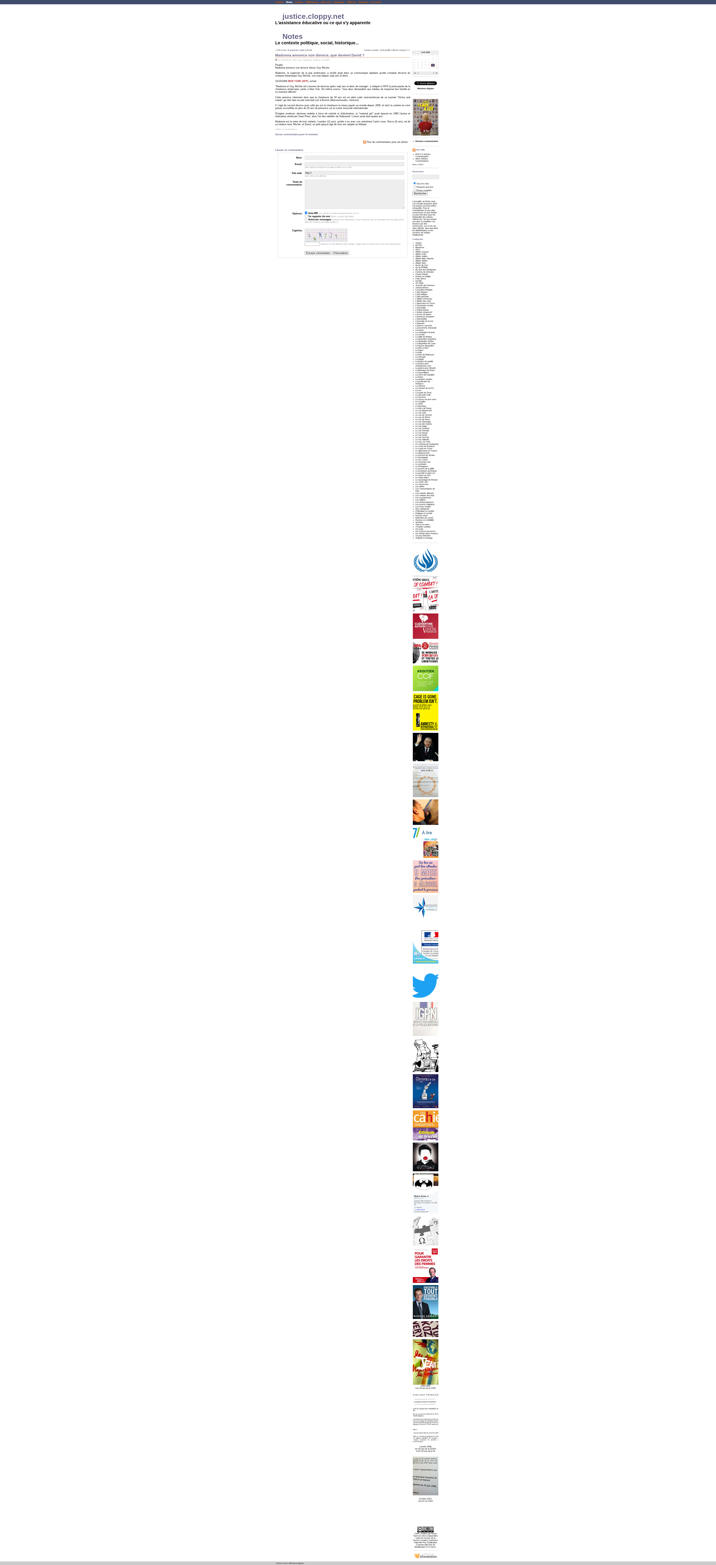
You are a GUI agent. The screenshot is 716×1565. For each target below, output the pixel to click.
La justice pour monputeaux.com (423, 364)
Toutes (418, 243)
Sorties (299, 2)
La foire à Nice (421, 348)
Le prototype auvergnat (425, 471)
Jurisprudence (421, 287)
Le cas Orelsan (422, 428)
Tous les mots (422, 184)
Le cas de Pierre (422, 417)
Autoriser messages (319, 219)
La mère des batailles (425, 375)
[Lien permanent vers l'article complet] (276, 60)
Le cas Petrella (422, 430)
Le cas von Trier (422, 442)
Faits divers (420, 279)
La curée (376, 2)
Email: (298, 164)
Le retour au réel (422, 475)
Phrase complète (424, 190)
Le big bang (420, 406)
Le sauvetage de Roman (426, 480)
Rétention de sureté (424, 518)
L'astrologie (420, 308)
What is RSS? (417, 165)
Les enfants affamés (424, 493)
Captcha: (297, 230)
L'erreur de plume (423, 314)
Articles (427, 154)
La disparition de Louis (425, 343)
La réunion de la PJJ (424, 388)
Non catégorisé (422, 509)
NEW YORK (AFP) (298, 81)
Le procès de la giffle (424, 468)
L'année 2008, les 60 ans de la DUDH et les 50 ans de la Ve (425, 1448)
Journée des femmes (425, 285)
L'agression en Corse (425, 303)
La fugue (419, 350)
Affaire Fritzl (420, 254)
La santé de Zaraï (423, 392)
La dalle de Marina (423, 337)
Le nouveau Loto (423, 462)
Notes (289, 2)
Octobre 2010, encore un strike (425, 1500)
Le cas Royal (421, 433)
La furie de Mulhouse (424, 354)
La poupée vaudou (423, 379)
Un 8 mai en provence (425, 531)
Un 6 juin (419, 529)
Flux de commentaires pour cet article (387, 142)
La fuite (418, 352)
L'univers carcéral (423, 325)
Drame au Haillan (423, 276)
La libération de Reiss (425, 370)
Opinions (326, 2)
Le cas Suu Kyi (422, 437)
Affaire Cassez (422, 252)
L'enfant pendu (422, 310)
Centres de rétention (424, 272)
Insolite (418, 281)
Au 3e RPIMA (421, 267)
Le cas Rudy (421, 435)
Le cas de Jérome (423, 415)
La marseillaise (422, 372)
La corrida (420, 334)
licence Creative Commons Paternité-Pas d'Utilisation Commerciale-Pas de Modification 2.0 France (425, 1543)
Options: (297, 213)
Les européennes (423, 498)
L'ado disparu (421, 292)
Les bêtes (419, 486)
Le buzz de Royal (423, 408)
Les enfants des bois (424, 495)
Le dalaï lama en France (426, 451)
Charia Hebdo (421, 274)
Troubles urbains (423, 527)
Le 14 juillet (420, 401)
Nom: (299, 157)
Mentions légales (296, 1563)
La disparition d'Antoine (425, 339)
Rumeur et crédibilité (424, 520)
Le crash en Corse (423, 448)
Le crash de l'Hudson (425, 446)
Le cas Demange (423, 422)
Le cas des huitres (423, 424)
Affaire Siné (420, 263)
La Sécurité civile (423, 395)
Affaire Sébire (421, 261)
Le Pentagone (421, 466)
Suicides (419, 522)
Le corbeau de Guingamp (426, 444)
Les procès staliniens (425, 504)
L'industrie (420, 323)
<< (415, 73)
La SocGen (420, 397)
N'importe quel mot (424, 187)
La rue (418, 390)
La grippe (419, 359)
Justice (279, 2)
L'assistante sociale (424, 305)
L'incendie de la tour (424, 321)
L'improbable (421, 319)
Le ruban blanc (422, 477)
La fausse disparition (424, 346)
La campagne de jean (425, 332)
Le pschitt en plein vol (425, 473)
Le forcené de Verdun (425, 455)
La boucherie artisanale (425, 328)
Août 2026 (425, 52)
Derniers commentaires (426, 141)
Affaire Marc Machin (424, 258)
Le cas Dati (420, 413)
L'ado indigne (421, 294)
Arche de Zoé (421, 265)
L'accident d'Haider (424, 290)
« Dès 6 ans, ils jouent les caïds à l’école (294, 50)
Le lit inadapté (421, 457)
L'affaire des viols (423, 301)
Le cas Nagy (421, 426)
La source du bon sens (425, 399)
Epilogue (339, 2)
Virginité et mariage (424, 538)
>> (436, 73)
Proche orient (421, 515)
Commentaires (422, 156)
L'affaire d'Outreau (423, 299)
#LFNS (418, 245)
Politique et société (321, 60)
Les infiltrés (420, 500)
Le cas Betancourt (423, 410)
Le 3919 (419, 404)
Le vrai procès (421, 484)
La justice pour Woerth (425, 368)
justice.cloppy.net (313, 16)
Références (312, 2)
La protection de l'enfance (422, 382)
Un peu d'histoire (423, 536)
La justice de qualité (424, 361)
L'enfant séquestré (423, 312)
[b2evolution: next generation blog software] (425, 1558)
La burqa (419, 330)
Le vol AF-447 (421, 482)
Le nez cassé (421, 460)
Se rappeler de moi (318, 216)
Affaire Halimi (421, 256)
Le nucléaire (420, 464)
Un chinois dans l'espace (426, 533)
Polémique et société (424, 511)
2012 (417, 249)
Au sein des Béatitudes (425, 270)
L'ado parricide (422, 296)
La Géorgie (420, 357)
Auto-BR (312, 213)
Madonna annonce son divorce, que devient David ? (320, 55)
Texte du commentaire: (294, 183)
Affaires (351, 2)
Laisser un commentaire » (286, 129)
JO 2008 (419, 283)
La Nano (419, 377)
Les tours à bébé (423, 506)
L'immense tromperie (424, 316)
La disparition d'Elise (424, 341)
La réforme (420, 386)
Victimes (363, 2)
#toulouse (419, 247)
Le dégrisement (422, 453)
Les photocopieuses (424, 502)
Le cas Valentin (422, 439)
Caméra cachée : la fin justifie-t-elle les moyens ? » (387, 50)
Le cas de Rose (422, 419)
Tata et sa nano (422, 524)
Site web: (297, 173)
